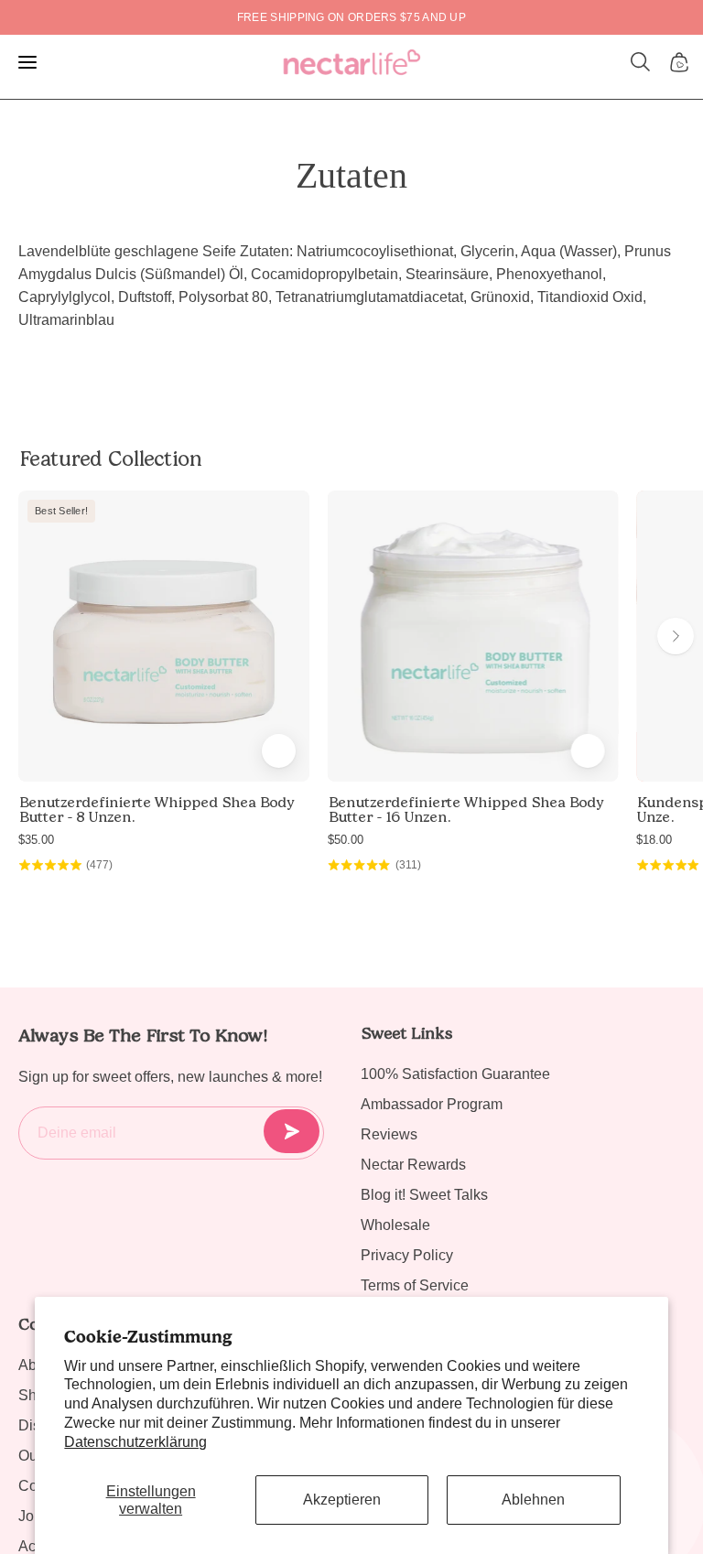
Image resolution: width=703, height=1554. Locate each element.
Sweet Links (406, 1033)
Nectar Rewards (413, 1164)
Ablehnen (533, 1499)
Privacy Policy (407, 1255)
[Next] (675, 636)
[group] (351, 17)
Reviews (389, 1134)
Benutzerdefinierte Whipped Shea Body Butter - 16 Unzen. (466, 810)
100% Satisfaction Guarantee (455, 1074)
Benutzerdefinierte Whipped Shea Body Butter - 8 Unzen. (156, 810)
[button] (640, 62)
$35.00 (36, 840)
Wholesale (395, 1225)
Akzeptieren (342, 1499)
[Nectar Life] (352, 62)
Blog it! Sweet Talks (424, 1195)
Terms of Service (415, 1285)
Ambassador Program (432, 1104)
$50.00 (345, 840)
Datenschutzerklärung (135, 1442)
